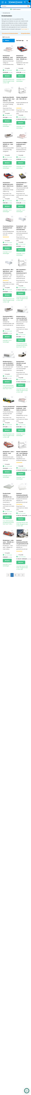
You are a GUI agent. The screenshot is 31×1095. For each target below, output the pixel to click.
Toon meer (24, 29)
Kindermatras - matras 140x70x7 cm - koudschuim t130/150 (21, 319)
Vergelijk (7, 68)
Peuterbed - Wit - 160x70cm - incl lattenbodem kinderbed (8, 272)
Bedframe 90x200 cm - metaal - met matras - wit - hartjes (8, 99)
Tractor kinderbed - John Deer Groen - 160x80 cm (8, 408)
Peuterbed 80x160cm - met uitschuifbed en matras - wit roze (8, 58)
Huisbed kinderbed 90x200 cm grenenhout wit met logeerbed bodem (22, 544)
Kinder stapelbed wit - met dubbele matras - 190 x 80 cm (22, 454)
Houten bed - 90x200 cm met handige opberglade (21, 364)
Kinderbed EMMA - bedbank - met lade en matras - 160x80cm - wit (22, 409)
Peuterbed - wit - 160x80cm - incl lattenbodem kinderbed (21, 228)
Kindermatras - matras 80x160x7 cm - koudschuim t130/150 (8, 364)
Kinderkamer (6, 13)
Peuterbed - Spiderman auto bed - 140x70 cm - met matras (8, 185)
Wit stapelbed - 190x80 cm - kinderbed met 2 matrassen (21, 272)
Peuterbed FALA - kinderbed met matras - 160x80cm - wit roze (8, 229)
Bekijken (7, 76)
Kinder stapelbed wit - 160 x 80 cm (21, 98)
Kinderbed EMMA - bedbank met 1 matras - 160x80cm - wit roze (22, 146)
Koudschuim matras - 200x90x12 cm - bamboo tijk (7, 496)
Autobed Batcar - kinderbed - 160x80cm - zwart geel (21, 185)
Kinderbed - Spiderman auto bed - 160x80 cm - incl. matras (21, 58)
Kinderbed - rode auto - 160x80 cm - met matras (8, 542)
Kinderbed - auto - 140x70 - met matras (9, 453)
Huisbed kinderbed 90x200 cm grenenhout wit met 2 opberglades (22, 497)
